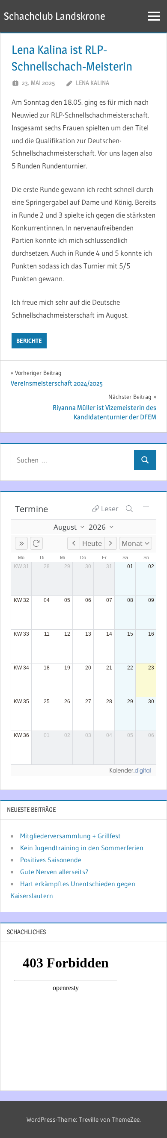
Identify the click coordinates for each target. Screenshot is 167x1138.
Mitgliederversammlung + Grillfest (70, 835)
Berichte (29, 341)
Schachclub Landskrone (54, 16)
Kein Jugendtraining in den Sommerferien (81, 847)
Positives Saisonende (50, 859)
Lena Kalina (92, 83)
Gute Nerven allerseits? (54, 871)
